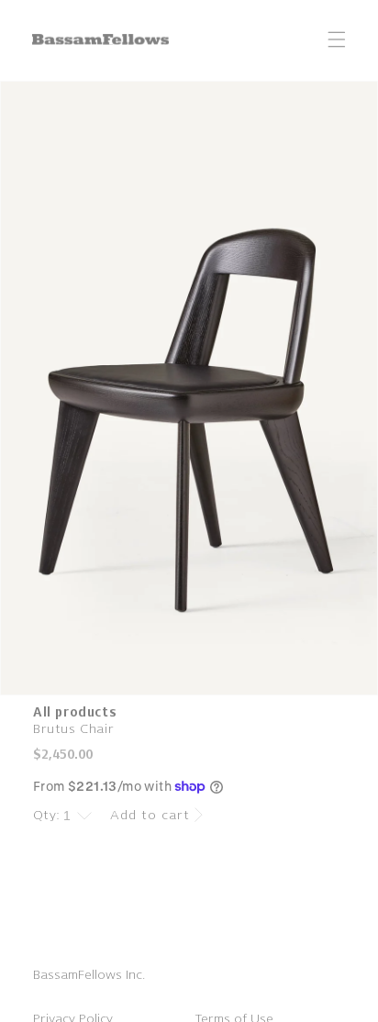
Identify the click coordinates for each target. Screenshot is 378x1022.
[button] (337, 39)
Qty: (47, 815)
